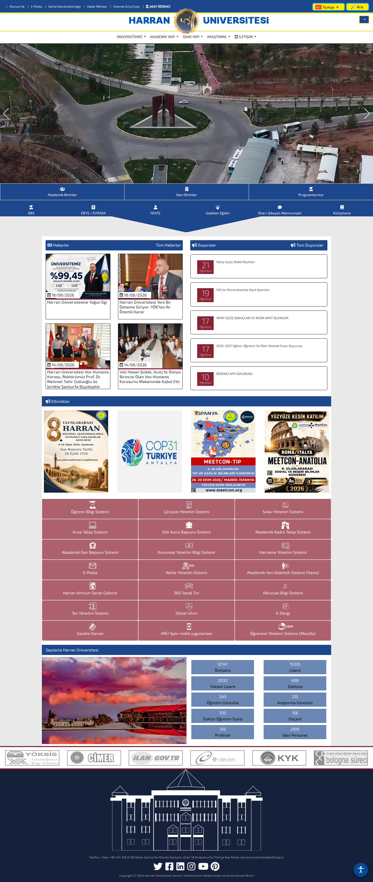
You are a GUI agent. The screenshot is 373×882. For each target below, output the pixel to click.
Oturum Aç (16, 6)
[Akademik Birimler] (62, 187)
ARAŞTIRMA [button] (217, 36)
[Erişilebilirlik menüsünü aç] (361, 870)
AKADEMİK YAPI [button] (163, 36)
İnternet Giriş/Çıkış (125, 6)
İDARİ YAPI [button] (191, 36)
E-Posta (35, 6)
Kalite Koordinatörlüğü (63, 6)
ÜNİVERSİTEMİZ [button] (130, 36)
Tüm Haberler (168, 245)
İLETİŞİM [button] (245, 36)
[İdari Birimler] (186, 187)
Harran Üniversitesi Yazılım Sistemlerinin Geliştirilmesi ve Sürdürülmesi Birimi (199, 875)
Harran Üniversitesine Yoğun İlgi (77, 302)
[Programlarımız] (311, 187)
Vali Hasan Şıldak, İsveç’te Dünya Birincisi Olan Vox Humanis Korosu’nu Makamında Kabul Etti (150, 376)
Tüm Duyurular (310, 245)
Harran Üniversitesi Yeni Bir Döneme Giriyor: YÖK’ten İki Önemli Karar (145, 307)
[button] (364, 19)
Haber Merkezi (96, 6)
